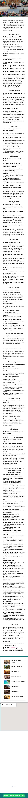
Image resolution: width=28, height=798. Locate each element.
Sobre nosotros (14, 756)
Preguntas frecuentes (14, 760)
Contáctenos (14, 758)
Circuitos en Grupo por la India (14, 774)
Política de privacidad (14, 763)
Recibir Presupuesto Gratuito (14, 795)
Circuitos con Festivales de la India (14, 776)
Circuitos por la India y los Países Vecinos (14, 778)
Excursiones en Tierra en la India (14, 780)
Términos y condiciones (14, 765)
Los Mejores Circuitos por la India (14, 772)
